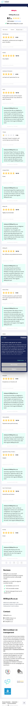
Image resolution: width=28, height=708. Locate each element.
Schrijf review (17, 21)
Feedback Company (13, 705)
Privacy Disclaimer (6, 702)
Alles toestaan (14, 364)
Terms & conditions (11, 703)
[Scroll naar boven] (24, 702)
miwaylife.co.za (9, 621)
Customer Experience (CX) (10, 647)
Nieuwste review (19, 29)
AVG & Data (14, 702)
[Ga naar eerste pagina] (6, 563)
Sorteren (12, 29)
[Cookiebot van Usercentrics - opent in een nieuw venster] (20, 338)
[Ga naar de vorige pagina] (10, 563)
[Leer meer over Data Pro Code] (7, 672)
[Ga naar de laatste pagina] (22, 563)
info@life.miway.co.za (10, 618)
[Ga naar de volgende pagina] (18, 563)
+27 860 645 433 (9, 620)
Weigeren (14, 369)
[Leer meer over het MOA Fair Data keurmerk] (20, 672)
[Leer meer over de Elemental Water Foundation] (7, 691)
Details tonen (20, 360)
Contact (4, 703)
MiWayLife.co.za (14, 15)
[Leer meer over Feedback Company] (7, 681)
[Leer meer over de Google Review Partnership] (20, 681)
